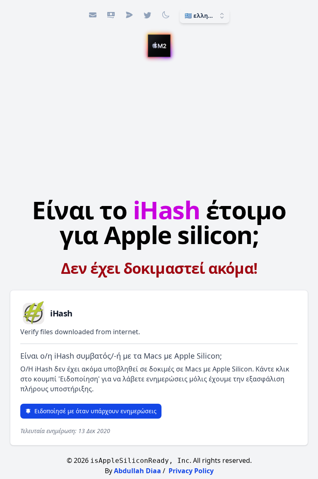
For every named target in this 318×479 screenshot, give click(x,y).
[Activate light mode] (165, 15)
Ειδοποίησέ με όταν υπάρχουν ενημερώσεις (95, 411)
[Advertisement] (159, 125)
